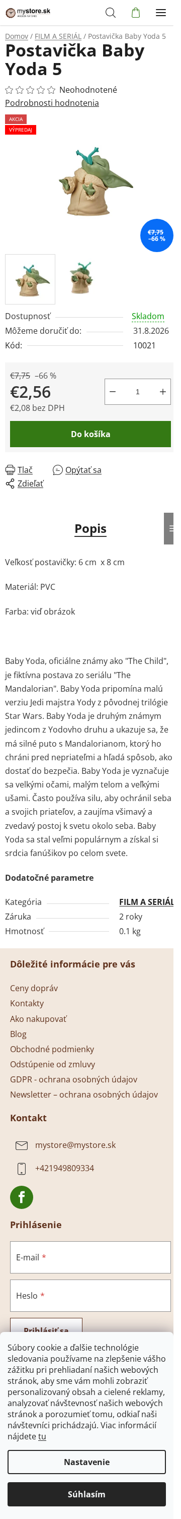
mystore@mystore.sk (75, 1144)
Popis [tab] (90, 528)
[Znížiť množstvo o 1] (112, 391)
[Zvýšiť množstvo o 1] (162, 391)
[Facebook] (21, 1197)
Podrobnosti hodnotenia (52, 102)
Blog (18, 1034)
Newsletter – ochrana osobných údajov (84, 1094)
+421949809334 (64, 1168)
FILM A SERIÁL (147, 901)
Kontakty (27, 1003)
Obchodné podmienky (52, 1049)
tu (42, 1436)
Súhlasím (87, 1494)
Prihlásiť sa (46, 1330)
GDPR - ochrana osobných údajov (73, 1079)
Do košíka (91, 434)
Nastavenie (87, 1462)
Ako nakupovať (38, 1018)
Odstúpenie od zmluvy (52, 1064)
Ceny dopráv (34, 988)
